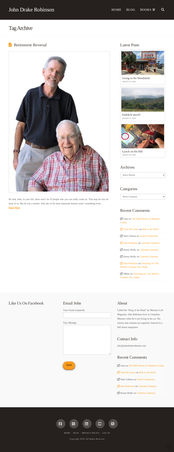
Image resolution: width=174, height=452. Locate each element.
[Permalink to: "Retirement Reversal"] (59, 122)
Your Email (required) (74, 310)
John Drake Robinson (31, 9)
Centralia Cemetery (150, 243)
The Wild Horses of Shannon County (146, 365)
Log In (106, 433)
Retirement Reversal (30, 45)
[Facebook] (60, 423)
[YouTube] (100, 423)
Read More (14, 208)
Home (67, 433)
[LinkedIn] (87, 423)
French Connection (149, 236)
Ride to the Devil (150, 229)
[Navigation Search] (161, 10)
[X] (74, 423)
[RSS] (113, 423)
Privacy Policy (91, 433)
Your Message (69, 323)
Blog (76, 433)
